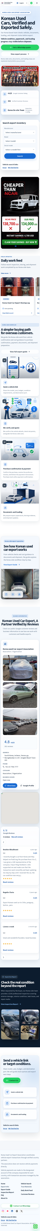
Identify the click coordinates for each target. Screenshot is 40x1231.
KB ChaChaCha (13, 167)
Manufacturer (8, 128)
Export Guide (5, 1189)
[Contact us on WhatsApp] (35, 1226)
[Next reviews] (3, 957)
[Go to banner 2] (18, 246)
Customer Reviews (27, 1194)
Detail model (8, 145)
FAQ (2, 1195)
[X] (21, 1211)
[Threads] (17, 1211)
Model (6, 137)
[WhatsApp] (31, 3)
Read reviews (8, 882)
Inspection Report (7, 1192)
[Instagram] (3, 1211)
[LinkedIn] (12, 1211)
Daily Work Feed (27, 1190)
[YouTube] (8, 1211)
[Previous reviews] (3, 842)
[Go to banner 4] (24, 246)
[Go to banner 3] (21, 246)
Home (3, 1184)
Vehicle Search (26, 1184)
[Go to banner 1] (15, 246)
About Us (4, 1198)
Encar (5, 167)
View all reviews (17, 837)
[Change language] (22, 3)
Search (20, 156)
